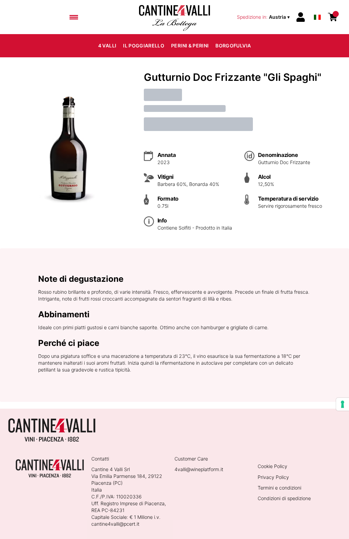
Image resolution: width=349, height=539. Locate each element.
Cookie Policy (272, 466)
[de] (317, 8)
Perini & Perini (190, 45)
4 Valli (107, 45)
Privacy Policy (273, 477)
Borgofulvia (233, 45)
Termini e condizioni (279, 488)
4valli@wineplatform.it (198, 469)
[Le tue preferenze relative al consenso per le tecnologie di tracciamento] (342, 404)
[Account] (300, 17)
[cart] (332, 17)
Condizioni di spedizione (284, 498)
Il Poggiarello (143, 45)
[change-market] (264, 17)
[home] (174, 17)
